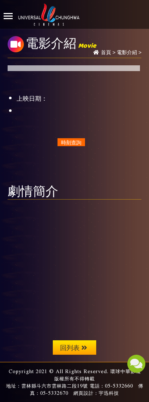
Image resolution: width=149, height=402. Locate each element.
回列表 (70, 347)
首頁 (106, 52)
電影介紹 (127, 52)
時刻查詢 (71, 142)
